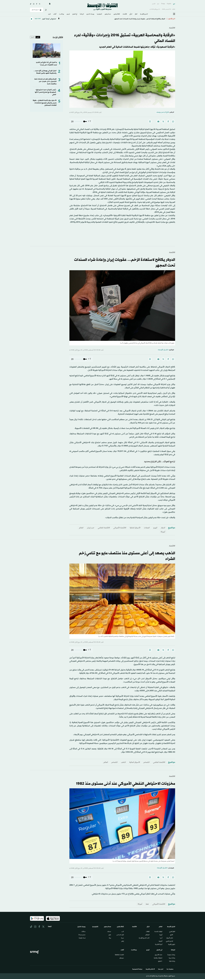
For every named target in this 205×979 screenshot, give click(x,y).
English (169, 3)
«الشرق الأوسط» (163, 350)
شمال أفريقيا (169, 938)
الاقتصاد (125, 14)
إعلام (122, 941)
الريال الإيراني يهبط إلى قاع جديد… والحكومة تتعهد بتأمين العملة (45, 72)
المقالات (147, 931)
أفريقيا (160, 941)
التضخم (147, 762)
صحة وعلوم (108, 14)
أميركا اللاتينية (158, 944)
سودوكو (122, 958)
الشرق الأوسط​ (144, 14)
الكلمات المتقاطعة (119, 955)
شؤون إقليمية (171, 944)
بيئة (110, 938)
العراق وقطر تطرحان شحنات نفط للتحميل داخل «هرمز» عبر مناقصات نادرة (45, 81)
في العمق (74, 14)
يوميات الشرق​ (90, 14)
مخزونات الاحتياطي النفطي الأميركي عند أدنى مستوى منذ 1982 (144, 19)
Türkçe (163, 3)
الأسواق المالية (135, 528)
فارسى (153, 3)
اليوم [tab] (38, 37)
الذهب (123, 762)
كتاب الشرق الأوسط (144, 938)
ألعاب (54, 14)
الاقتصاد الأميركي (119, 528)
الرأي (131, 14)
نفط (147, 904)
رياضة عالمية (172, 961)
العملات (147, 528)
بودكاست (61, 14)
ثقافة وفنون (116, 14)
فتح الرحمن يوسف (162, 112)
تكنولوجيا (99, 14)
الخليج (171, 935)
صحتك (109, 931)
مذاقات (83, 931)
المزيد (49, 14)
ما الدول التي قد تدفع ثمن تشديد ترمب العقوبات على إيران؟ (46, 63)
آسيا (161, 938)
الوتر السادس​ (120, 935)
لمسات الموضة (82, 938)
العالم (136, 14)
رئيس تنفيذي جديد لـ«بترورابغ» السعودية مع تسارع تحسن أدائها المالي (45, 92)
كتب (122, 931)
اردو (158, 3)
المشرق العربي (169, 941)
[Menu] (174, 14)
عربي (174, 3)
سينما (122, 938)
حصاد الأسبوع (158, 955)
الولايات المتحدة (158, 931)
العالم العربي (172, 931)
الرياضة (82, 14)
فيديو (68, 14)
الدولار (163, 528)
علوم (110, 935)
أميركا (163, 532)
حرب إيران (90, 528)
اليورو (155, 528)
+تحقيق (160, 961)
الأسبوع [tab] (32, 37)
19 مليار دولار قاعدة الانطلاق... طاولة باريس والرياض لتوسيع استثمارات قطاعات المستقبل (44, 102)
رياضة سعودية (171, 955)
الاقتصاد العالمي (104, 528)
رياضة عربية (172, 958)
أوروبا (160, 935)
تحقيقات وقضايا (158, 958)
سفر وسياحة (81, 935)
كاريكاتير (147, 935)
